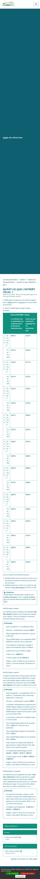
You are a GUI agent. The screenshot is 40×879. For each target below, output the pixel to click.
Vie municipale (18, 141)
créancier (22, 302)
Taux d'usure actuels (13, 851)
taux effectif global (18, 587)
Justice (23, 280)
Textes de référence (10, 826)
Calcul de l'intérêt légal (13, 837)
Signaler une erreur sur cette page (24, 859)
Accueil (6, 141)
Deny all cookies (28, 873)
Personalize (20, 876)
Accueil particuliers (10, 280)
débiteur (10, 302)
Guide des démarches (27, 143)
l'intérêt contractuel (10, 597)
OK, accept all (13, 873)
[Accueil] (13, 4)
